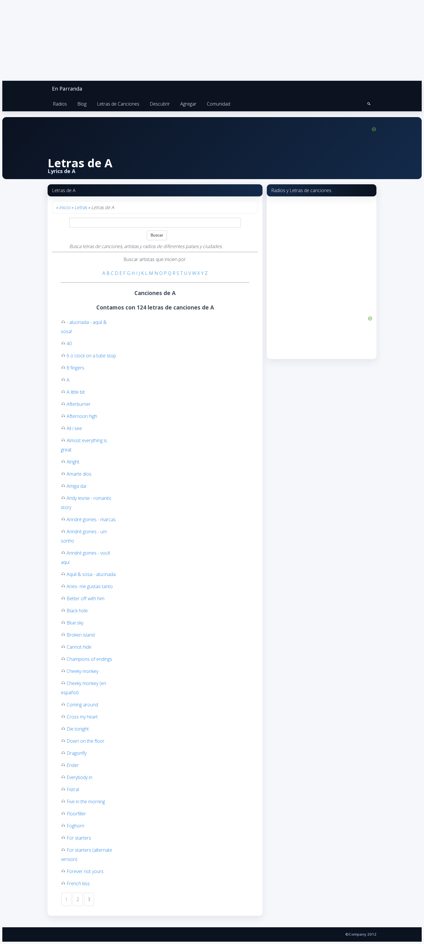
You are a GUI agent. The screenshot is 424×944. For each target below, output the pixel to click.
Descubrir (160, 104)
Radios (60, 104)
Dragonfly (77, 753)
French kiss (78, 883)
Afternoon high (82, 416)
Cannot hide (79, 647)
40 (69, 343)
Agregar (188, 104)
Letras (80, 207)
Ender (73, 765)
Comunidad (218, 104)
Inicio (64, 207)
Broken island (81, 635)
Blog (82, 104)
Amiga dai (76, 486)
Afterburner (79, 404)
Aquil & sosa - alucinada (91, 574)
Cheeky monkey (82, 671)
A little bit (76, 392)
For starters (79, 838)
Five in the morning (86, 801)
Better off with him (85, 598)
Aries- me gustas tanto (90, 586)
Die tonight (78, 729)
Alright (73, 462)
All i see (74, 428)
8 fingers (75, 368)
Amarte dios (79, 474)
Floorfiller (76, 813)
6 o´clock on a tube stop (91, 355)
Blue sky (75, 623)
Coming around (82, 704)
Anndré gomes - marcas (91, 519)
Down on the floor (85, 741)
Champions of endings (89, 659)
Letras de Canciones (118, 104)
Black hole (77, 610)
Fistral (73, 789)
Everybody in (79, 777)
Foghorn (75, 826)
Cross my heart (82, 717)
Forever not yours (85, 871)
